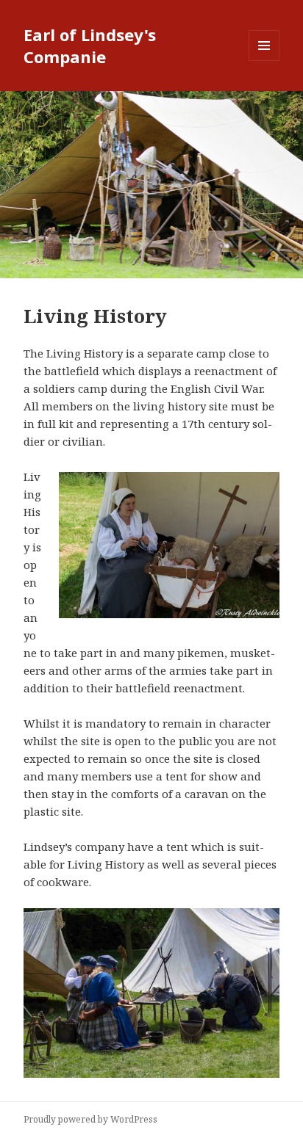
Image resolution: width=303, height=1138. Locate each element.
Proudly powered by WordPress (90, 1119)
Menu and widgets (264, 60)
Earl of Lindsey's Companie (90, 45)
